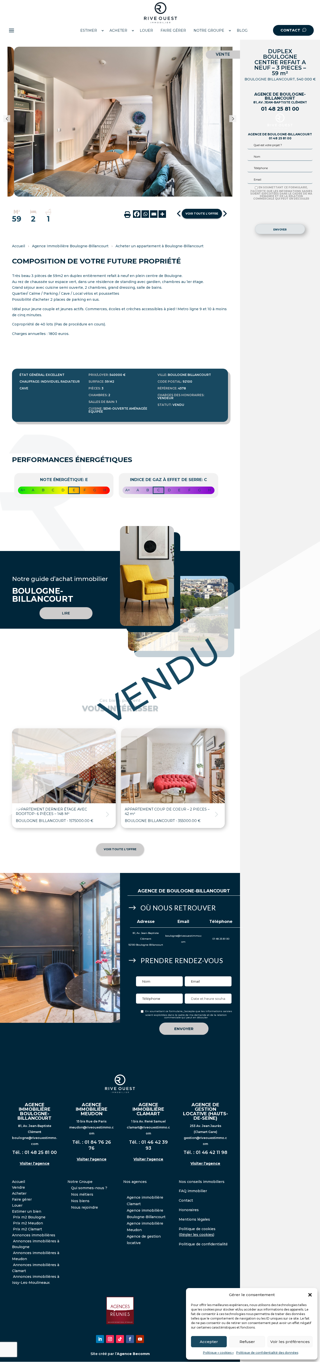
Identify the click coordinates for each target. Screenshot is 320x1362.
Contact (186, 1200)
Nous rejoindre (84, 1207)
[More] (162, 214)
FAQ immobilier (193, 1191)
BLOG (242, 30)
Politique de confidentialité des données (267, 1353)
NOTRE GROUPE (209, 30)
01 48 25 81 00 (280, 109)
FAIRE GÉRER (173, 30)
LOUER (146, 30)
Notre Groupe (80, 1181)
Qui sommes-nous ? (89, 1188)
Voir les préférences (290, 1341)
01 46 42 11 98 (211, 1152)
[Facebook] (136, 214)
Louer (17, 1205)
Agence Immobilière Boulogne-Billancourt (70, 246)
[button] (310, 1294)
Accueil (18, 246)
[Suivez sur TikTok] (120, 1339)
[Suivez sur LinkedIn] (100, 1339)
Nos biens (80, 1201)
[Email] (154, 214)
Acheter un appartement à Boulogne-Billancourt (160, 246)
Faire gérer (22, 1199)
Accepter (209, 1341)
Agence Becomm (133, 1354)
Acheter (19, 1193)
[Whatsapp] (145, 214)
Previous (10, 121)
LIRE (66, 613)
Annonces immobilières (33, 1235)
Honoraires (189, 1210)
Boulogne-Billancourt (198, 891)
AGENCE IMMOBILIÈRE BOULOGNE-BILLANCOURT (35, 1111)
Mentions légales (194, 1219)
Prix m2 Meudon (28, 1223)
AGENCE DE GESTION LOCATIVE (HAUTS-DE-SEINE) (205, 1111)
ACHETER (118, 30)
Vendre (18, 1187)
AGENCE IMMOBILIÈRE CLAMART (148, 1109)
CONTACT (290, 30)
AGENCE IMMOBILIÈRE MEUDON (92, 1109)
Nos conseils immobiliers (201, 1181)
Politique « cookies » (218, 1353)
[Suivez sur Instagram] (110, 1339)
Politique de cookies (197, 1229)
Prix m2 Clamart (27, 1229)
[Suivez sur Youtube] (140, 1339)
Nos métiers (82, 1194)
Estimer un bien (26, 1211)
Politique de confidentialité (203, 1244)
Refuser (247, 1341)
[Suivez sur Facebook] (130, 1339)
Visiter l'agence (35, 1163)
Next (235, 121)
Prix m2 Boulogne (29, 1217)
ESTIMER (88, 30)
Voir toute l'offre (202, 213)
